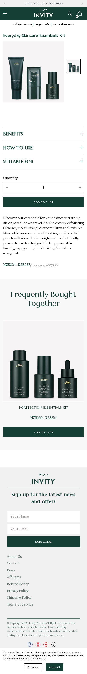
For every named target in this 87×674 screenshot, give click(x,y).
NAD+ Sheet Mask (63, 24)
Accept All (54, 667)
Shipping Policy (19, 597)
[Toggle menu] (5, 13)
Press (11, 570)
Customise (33, 667)
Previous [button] (5, 4)
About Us (14, 557)
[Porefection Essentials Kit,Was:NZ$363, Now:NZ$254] (43, 361)
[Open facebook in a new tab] (30, 644)
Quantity (10, 178)
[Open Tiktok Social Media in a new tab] (53, 644)
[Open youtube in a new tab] (46, 644)
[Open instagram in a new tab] (38, 644)
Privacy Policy (18, 591)
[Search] (69, 13)
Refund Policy (18, 584)
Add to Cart (43, 432)
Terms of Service (20, 604)
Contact (13, 563)
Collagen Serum (22, 24)
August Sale (42, 24)
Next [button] (82, 4)
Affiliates (14, 577)
